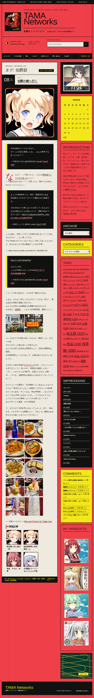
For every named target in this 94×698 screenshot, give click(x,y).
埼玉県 (7, 580)
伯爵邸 (17, 309)
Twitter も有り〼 (69, 214)
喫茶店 (43, 578)
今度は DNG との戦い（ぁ (71, 494)
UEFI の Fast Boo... (70, 459)
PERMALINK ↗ (51, 579)
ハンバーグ (68, 310)
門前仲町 (70, 370)
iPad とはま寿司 (68, 508)
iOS (79, 269)
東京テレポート (75, 338)
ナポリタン (28, 365)
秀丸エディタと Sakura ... (72, 411)
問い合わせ (56, 56)
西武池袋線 (13, 580)
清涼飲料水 (82, 351)
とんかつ (71, 280)
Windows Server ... (70, 435)
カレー (76, 292)
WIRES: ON (85, 56)
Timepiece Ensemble (75, 273)
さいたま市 (20, 578)
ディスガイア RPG (76, 300)
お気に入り (45, 56)
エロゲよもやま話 (69, 419)
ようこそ (7, 56)
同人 (27, 56)
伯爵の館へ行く (28, 81)
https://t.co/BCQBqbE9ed (21, 260)
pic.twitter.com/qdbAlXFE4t (21, 218)
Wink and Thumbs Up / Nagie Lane (38, 521)
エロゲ (35, 56)
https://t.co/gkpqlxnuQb (31, 214)
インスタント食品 (75, 284)
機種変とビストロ (69, 487)
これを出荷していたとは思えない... (75, 427)
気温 (74, 344)
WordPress (79, 277)
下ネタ (79, 314)
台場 (76, 323)
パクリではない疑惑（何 (71, 515)
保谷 (38, 578)
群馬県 (76, 361)
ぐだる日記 (18, 56)
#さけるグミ (40, 270)
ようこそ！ (67, 388)
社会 (80, 356)
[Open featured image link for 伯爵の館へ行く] (29, 112)
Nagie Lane (11, 578)
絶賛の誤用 (67, 404)
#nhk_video (44, 214)
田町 (68, 356)
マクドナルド (79, 310)
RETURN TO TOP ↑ (82, 690)
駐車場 (78, 370)
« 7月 (64, 137)
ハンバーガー (75, 304)
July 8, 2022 (41, 224)
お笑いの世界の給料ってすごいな (75, 451)
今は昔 (66, 56)
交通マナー (83, 319)
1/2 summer (69, 269)
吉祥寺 (73, 328)
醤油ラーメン (77, 366)
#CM (23, 273)
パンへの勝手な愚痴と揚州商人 (73, 480)
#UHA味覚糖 (16, 273)
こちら (73, 190)
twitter (68, 276)
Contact (66, 396)
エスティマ (79, 288)
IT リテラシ (67, 443)
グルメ (20, 77)
